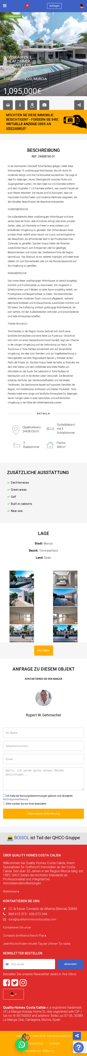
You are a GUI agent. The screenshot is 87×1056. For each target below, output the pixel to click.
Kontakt (54, 1043)
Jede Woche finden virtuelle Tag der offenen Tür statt (36, 943)
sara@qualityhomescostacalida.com (32, 919)
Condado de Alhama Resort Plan (24, 935)
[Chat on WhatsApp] (21, 1044)
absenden (70, 964)
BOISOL (21, 837)
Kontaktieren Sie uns (16, 927)
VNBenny (48, 1051)
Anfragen (54, 5)
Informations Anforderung (43, 813)
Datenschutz (36, 1043)
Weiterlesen (10, 891)
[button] (13, 994)
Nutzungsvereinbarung (15, 799)
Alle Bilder (43, 650)
